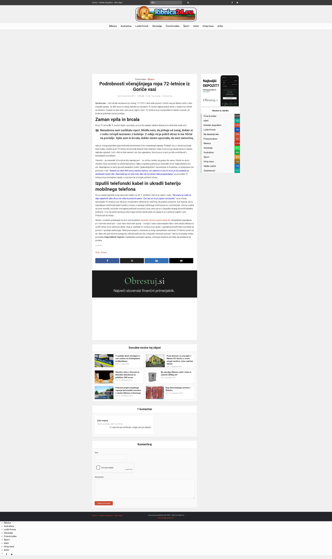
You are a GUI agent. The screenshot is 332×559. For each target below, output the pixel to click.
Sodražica (126, 26)
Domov (95, 3)
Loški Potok (141, 26)
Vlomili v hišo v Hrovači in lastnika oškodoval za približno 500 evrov (127, 375)
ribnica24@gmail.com (166, 518)
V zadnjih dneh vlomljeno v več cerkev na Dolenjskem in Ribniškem (127, 358)
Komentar (99, 477)
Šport (186, 26)
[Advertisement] (166, 52)
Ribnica (113, 26)
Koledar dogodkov (106, 3)
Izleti (196, 26)
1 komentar (167, 96)
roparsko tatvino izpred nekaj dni (155, 220)
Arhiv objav (118, 3)
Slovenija (157, 26)
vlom (104, 252)
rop (98, 252)
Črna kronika (172, 26)
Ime (96, 452)
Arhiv (220, 26)
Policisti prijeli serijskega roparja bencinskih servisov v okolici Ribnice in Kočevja (128, 390)
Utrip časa (208, 26)
